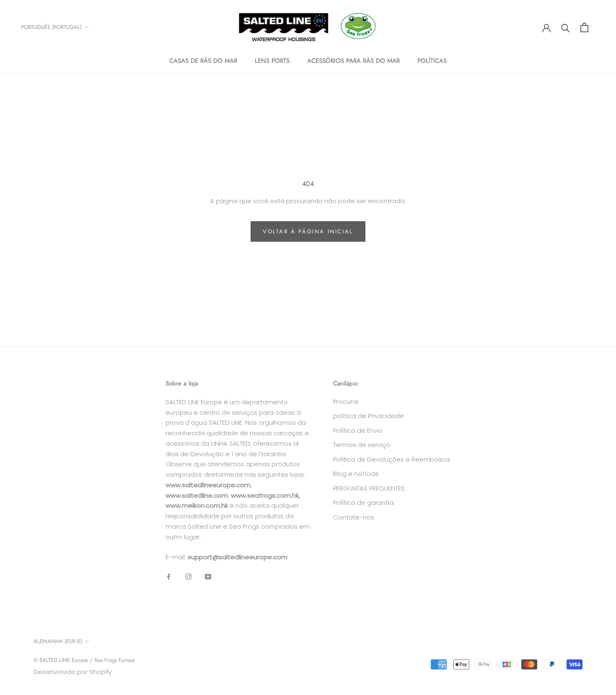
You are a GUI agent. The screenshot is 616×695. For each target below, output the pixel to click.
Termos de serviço (361, 444)
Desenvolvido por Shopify (73, 671)
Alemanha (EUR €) (58, 641)
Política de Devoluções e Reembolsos (391, 459)
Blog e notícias (356, 473)
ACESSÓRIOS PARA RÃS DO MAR (353, 60)
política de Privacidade (368, 415)
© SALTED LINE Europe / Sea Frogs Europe (84, 660)
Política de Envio (358, 430)
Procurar (346, 401)
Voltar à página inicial (308, 231)
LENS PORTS (272, 60)
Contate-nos (353, 517)
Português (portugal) (51, 27)
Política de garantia (363, 502)
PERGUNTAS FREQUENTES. (369, 488)
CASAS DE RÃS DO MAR (203, 60)
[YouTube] (208, 576)
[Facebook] (169, 576)
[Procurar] (565, 27)
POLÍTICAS (432, 60)
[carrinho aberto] (584, 27)
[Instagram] (188, 576)
